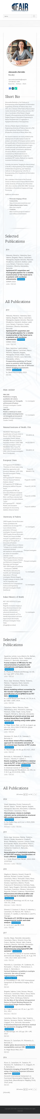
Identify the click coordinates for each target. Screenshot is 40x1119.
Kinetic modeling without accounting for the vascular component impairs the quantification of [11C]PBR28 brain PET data (19, 692)
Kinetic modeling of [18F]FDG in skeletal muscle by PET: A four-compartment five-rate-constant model (20, 763)
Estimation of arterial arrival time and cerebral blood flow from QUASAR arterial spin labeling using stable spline (19, 718)
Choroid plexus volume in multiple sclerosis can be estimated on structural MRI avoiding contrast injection (19, 815)
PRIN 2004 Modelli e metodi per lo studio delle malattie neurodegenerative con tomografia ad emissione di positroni (13, 414)
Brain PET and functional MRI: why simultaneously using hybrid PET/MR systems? (18, 949)
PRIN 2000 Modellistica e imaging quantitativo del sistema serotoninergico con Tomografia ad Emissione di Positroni (13, 399)
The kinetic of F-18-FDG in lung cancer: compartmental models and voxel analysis (19, 920)
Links (8, 284)
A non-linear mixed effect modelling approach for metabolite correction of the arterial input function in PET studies (20, 743)
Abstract (7, 826)
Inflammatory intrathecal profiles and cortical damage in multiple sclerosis (18, 895)
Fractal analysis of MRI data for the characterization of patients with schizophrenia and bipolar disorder (18, 665)
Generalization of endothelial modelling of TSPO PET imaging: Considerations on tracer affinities (19, 854)
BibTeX (13, 284)
